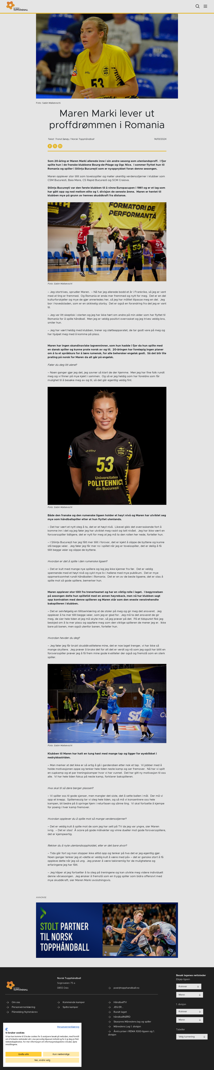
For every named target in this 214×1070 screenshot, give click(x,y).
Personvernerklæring (68, 1026)
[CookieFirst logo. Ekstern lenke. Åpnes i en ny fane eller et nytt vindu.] (6, 1029)
